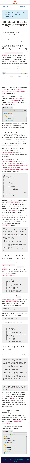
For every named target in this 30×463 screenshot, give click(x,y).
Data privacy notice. (7, 459)
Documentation (5, 6)
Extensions (6, 8)
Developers (22, 6)
